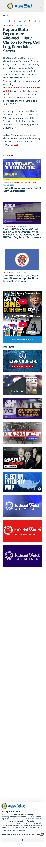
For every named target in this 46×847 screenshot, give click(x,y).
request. (14, 144)
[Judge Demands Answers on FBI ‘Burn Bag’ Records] (22, 169)
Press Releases (9, 226)
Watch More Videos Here (23, 339)
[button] (4, 6)
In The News (8, 25)
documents (13, 87)
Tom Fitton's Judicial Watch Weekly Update (20, 182)
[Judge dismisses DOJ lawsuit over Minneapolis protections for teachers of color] (22, 259)
